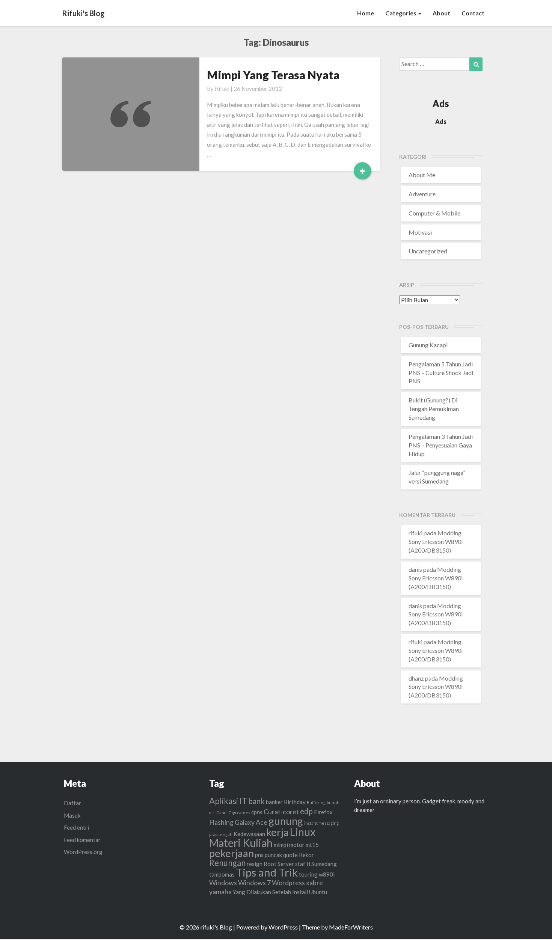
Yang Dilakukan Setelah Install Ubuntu (280, 892)
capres (243, 812)
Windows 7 (254, 882)
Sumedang (324, 863)
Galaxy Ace (251, 822)
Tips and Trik (267, 872)
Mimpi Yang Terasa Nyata (273, 74)
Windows (223, 882)
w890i (327, 874)
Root (270, 863)
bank (256, 801)
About (441, 13)
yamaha (220, 891)
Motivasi (420, 232)
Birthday (295, 801)
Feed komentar (82, 839)
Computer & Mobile (434, 213)
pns (259, 854)
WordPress (283, 927)
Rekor (306, 854)
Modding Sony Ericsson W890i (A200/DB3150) (436, 541)
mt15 (312, 844)
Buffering (316, 802)
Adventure (422, 193)
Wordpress (288, 882)
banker (274, 801)
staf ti (302, 863)
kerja (277, 832)
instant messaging (321, 823)
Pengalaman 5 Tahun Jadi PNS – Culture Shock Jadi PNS (441, 372)
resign (254, 863)
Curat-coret (281, 811)
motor (297, 844)
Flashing (221, 822)
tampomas (222, 874)
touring (308, 874)
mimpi (281, 844)
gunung (285, 821)
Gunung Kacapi (428, 344)
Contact (473, 13)
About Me (422, 174)
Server (286, 863)
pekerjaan (231, 853)
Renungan (227, 863)
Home (365, 13)
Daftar (72, 803)
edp (306, 811)
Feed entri (76, 827)
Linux (302, 832)
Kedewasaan (249, 833)
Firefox (323, 812)
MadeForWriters (351, 927)
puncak (273, 854)
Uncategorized (428, 251)
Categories (401, 13)
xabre (314, 882)
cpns (256, 812)
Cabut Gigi (226, 812)
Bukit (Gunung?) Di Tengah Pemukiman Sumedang (434, 408)
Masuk (72, 815)
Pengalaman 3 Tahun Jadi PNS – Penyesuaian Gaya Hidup (441, 445)
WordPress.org (83, 851)
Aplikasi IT (228, 801)
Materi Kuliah (241, 842)
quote (290, 854)
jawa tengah (220, 834)
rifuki (222, 88)
